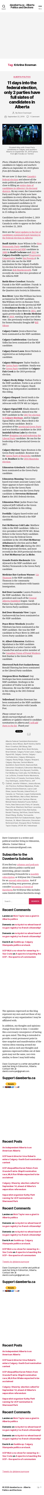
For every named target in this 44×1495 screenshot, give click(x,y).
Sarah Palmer (33, 812)
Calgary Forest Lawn (25, 752)
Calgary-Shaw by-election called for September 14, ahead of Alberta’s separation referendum (20, 1186)
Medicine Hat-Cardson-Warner (23, 799)
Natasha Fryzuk (24, 802)
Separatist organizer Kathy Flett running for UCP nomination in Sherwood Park (18, 1198)
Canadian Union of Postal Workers (23, 653)
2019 (11, 316)
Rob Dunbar (31, 810)
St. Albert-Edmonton (21, 820)
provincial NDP (18, 249)
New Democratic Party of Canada (25, 804)
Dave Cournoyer (24, 113)
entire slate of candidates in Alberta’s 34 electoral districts (19, 188)
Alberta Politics (22, 77)
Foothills (34, 770)
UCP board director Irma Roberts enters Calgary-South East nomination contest (21, 1159)
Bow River (22, 749)
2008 (4, 252)
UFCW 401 (22, 826)
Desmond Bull (31, 765)
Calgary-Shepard (31, 760)
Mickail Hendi (11, 802)
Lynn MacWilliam (13, 796)
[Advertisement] (22, 35)
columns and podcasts (28, 864)
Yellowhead (32, 826)
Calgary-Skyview (13, 762)
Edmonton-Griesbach (14, 767)
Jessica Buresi (34, 783)
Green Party (12, 365)
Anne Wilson (18, 744)
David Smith (20, 765)
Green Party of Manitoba (18, 456)
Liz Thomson (18, 794)
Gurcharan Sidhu (33, 778)
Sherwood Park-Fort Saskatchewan (20, 818)
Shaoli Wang (11, 815)
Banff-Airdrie (29, 744)
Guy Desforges (12, 781)
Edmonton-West (12, 770)
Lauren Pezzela (17, 791)
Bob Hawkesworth (22, 270)
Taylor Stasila (11, 826)
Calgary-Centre (21, 754)
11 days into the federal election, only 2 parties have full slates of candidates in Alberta (22, 94)
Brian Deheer (11, 752)
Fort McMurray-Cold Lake (16, 773)
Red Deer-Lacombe (32, 807)
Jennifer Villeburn (20, 783)
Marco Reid (25, 796)
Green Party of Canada (15, 778)
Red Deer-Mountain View (16, 810)
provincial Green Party (30, 426)
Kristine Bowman (19, 789)
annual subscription (19, 880)
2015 (33, 252)
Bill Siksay (23, 746)
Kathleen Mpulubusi (25, 786)
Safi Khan (24, 812)
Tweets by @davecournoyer (15, 1261)
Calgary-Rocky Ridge (14, 760)
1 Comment (34, 116)
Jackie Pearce (25, 781)
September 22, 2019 (16, 116)
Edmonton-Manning (32, 767)
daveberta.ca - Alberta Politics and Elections (22, 6)
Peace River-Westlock (15, 807)
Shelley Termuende (25, 815)
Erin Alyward (25, 770)
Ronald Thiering (12, 812)
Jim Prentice (29, 258)
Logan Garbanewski (32, 794)
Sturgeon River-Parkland (29, 823)
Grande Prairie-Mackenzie (28, 775)
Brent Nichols (32, 749)
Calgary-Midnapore (27, 757)
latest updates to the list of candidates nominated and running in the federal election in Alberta (21, 235)
